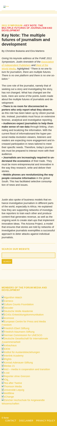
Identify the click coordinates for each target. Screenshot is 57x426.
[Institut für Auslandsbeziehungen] (21, 352)
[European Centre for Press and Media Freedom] (28, 324)
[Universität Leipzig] (13, 390)
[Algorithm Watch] (12, 297)
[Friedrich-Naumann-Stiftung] (18, 331)
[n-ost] (5, 372)
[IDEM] (6, 349)
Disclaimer (26, 420)
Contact (10, 420)
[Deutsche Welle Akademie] (17, 311)
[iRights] (6, 359)
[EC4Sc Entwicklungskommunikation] (23, 314)
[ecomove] (8, 318)
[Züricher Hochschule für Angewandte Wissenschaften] (28, 403)
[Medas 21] (8, 366)
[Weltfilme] (8, 393)
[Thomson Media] (12, 386)
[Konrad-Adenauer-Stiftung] (17, 362)
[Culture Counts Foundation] (18, 304)
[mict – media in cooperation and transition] (26, 369)
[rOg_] (5, 379)
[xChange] (8, 396)
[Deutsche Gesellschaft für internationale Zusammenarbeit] (28, 342)
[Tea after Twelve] (12, 383)
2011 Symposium (12, 25)
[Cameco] (7, 301)
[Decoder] (7, 307)
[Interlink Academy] (13, 355)
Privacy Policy (45, 420)
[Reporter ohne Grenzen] (16, 376)
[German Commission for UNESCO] (22, 335)
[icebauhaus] (9, 345)
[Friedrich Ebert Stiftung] (15, 328)
